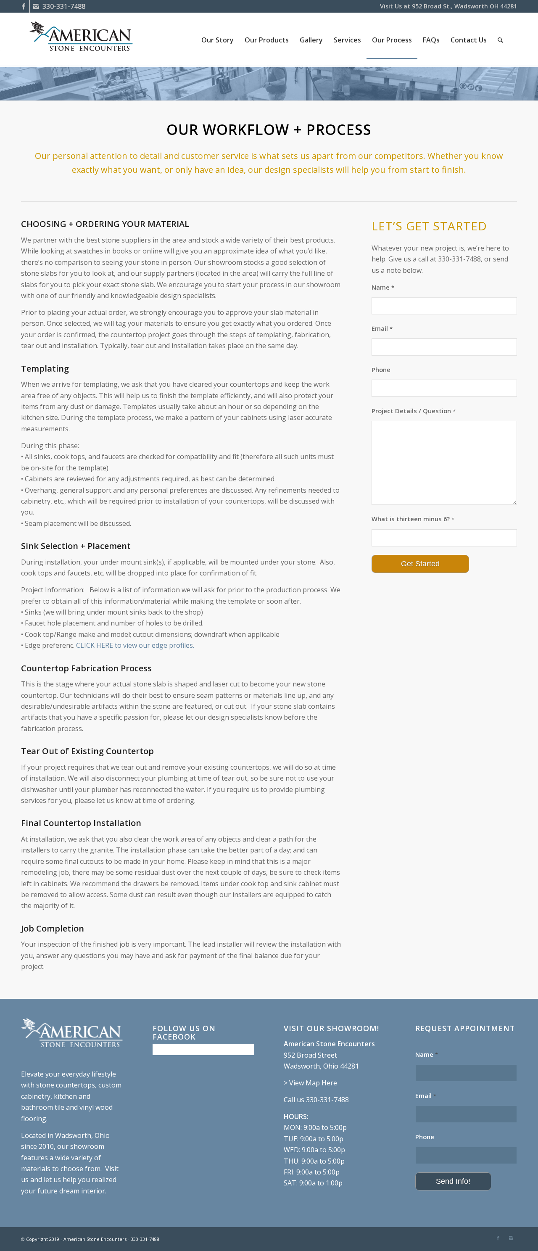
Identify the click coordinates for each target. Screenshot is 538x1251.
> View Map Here (310, 1082)
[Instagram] (36, 6)
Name (383, 287)
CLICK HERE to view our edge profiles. (136, 645)
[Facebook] (23, 6)
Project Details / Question (414, 410)
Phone (381, 369)
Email (382, 328)
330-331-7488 (63, 6)
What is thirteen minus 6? (413, 519)
